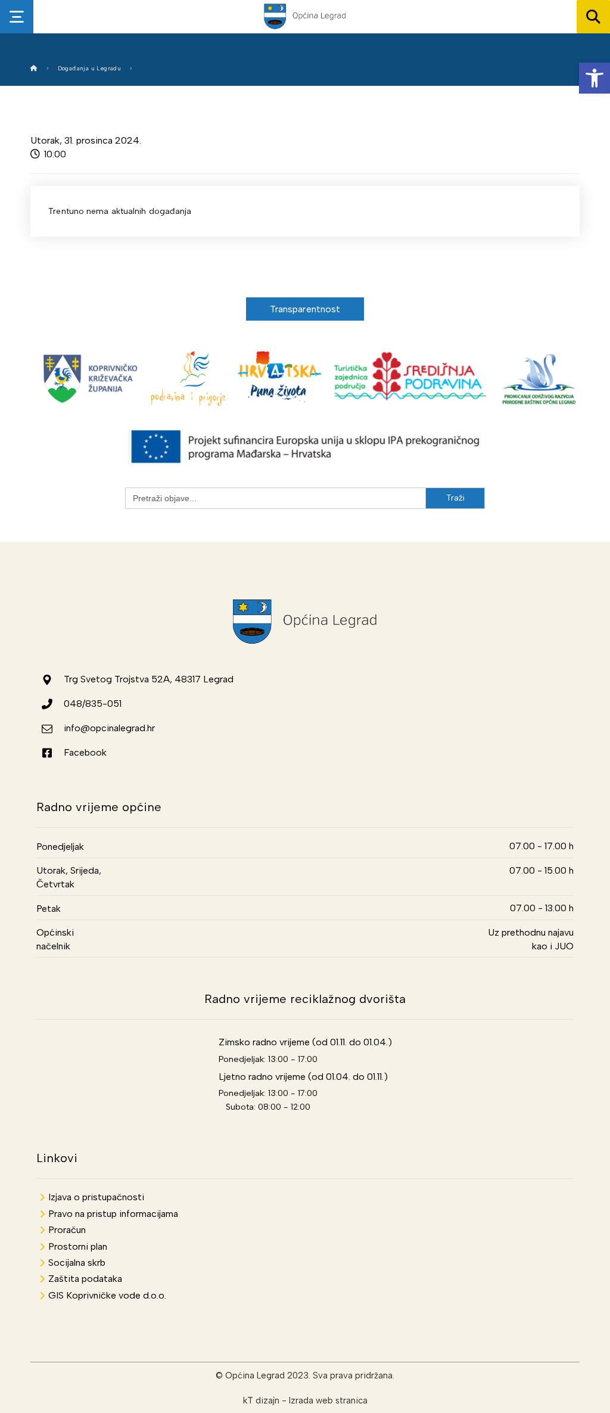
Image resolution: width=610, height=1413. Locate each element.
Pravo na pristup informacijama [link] (113, 1213)
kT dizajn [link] (261, 1400)
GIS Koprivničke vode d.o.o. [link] (107, 1295)
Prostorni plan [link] (77, 1246)
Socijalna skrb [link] (76, 1262)
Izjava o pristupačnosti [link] (96, 1197)
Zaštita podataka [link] (85, 1278)
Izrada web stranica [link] (328, 1400)
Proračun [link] (67, 1229)
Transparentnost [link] (305, 309)
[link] (594, 78)
